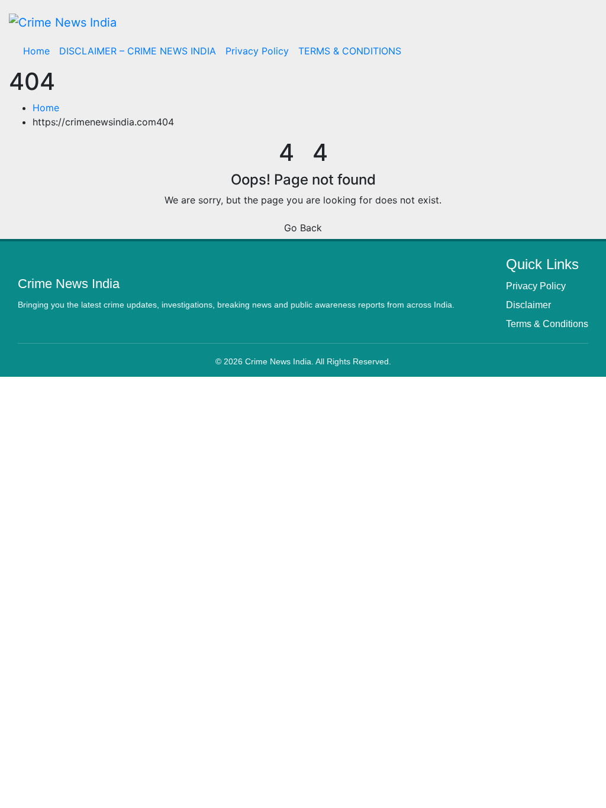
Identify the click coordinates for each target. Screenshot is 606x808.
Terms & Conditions (547, 324)
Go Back (303, 228)
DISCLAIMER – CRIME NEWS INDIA (137, 51)
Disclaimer (528, 305)
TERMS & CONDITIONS (349, 51)
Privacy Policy (257, 51)
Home (36, 51)
